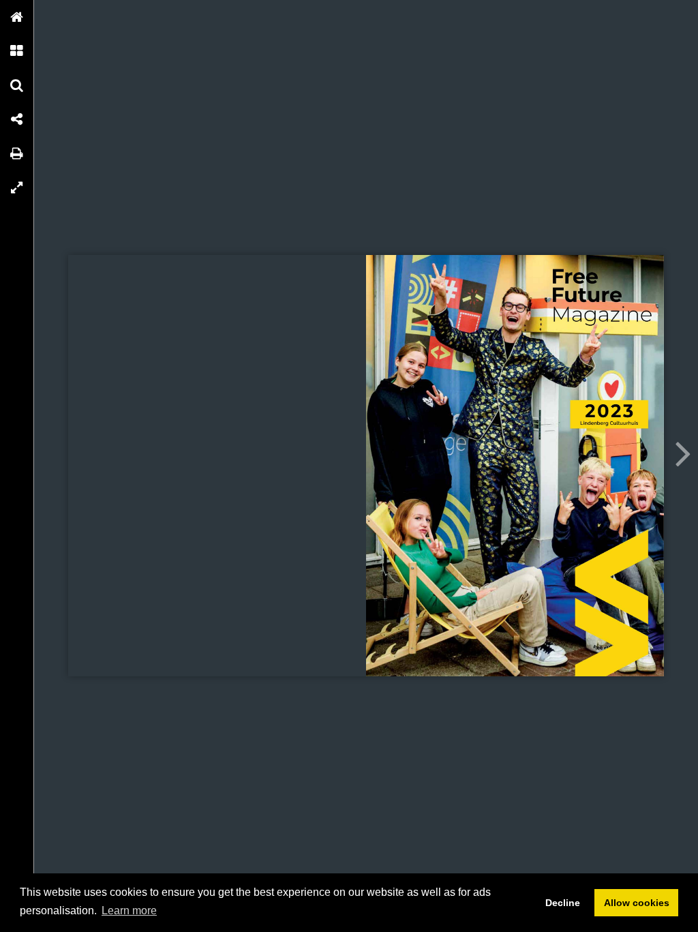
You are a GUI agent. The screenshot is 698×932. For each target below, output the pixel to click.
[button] (17, 17)
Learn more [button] (129, 910)
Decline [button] (562, 902)
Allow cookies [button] (636, 902)
